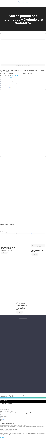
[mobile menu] (1, 6)
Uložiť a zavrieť (2, 437)
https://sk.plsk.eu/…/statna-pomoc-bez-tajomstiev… (19, 87)
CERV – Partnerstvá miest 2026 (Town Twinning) (37, 251)
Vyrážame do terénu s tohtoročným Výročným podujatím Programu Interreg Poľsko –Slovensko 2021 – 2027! (22, 307)
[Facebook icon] (42, 391)
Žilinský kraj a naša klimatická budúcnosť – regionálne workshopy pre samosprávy (8, 248)
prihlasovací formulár (15, 75)
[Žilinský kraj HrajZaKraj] (23, 2)
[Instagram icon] (43, 391)
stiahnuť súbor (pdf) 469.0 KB (7, 77)
